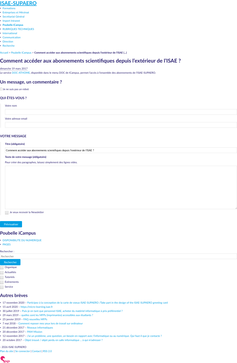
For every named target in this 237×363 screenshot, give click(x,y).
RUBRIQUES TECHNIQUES (18, 29)
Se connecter (22, 351)
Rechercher (10, 262)
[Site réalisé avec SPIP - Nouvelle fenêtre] (5, 359)
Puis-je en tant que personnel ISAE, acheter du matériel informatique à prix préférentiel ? (72, 311)
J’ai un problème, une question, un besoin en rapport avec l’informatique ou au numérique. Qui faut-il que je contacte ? (94, 336)
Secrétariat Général (13, 16)
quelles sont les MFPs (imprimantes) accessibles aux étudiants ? (57, 315)
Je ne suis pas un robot (15, 89)
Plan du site (6, 351)
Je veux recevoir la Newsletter (27, 212)
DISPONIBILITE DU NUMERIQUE (22, 240)
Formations (9, 8)
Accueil (4, 52)
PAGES (7, 244)
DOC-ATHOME (21, 73)
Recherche (9, 45)
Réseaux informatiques (40, 327)
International (10, 33)
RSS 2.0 (47, 351)
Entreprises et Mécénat (16, 12)
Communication (12, 37)
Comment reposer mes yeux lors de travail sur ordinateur (50, 323)
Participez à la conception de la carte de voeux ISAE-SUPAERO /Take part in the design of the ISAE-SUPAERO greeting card (97, 302)
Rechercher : (7, 251)
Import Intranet (11, 21)
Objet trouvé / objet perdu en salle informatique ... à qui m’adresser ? (64, 340)
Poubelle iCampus (13, 25)
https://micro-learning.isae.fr (37, 307)
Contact (36, 351)
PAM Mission (34, 332)
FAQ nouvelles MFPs (35, 319)
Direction (8, 41)
